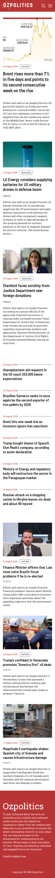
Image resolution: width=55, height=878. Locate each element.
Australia (25, 66)
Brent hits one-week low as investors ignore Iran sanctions (25, 423)
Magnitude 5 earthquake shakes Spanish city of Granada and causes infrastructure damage (26, 753)
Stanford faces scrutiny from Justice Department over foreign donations (26, 290)
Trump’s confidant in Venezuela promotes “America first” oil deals (27, 662)
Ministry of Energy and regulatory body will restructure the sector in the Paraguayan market (27, 473)
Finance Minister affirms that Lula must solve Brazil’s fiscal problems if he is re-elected (27, 571)
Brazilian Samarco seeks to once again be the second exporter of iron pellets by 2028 (26, 400)
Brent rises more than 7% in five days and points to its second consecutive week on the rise (26, 82)
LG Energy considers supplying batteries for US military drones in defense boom (27, 184)
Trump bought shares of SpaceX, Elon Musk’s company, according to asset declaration (26, 447)
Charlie (7, 581)
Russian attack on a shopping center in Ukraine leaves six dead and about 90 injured (26, 499)
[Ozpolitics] (17, 6)
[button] (43, 6)
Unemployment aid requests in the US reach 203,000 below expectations (25, 374)
